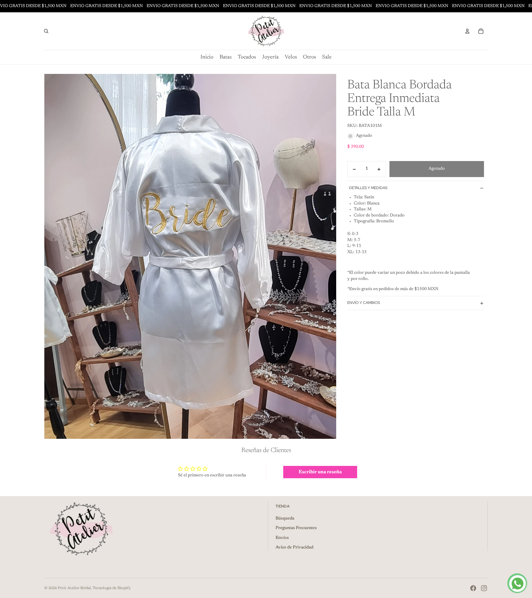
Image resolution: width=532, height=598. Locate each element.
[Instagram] (484, 588)
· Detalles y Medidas (367, 187)
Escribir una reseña (320, 472)
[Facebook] (473, 588)
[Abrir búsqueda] (46, 31)
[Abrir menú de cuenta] (467, 31)
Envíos (282, 538)
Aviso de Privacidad (294, 547)
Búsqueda (285, 518)
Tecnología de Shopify (112, 588)
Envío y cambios (363, 303)
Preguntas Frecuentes (296, 528)
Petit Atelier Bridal (74, 588)
